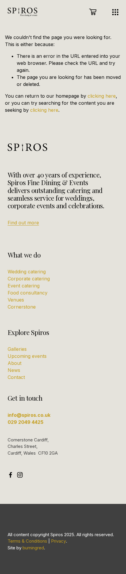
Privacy (58, 541)
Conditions (36, 541)
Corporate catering (29, 279)
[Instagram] (20, 475)
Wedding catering (27, 272)
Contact (16, 377)
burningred (33, 548)
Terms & (16, 541)
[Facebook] (10, 475)
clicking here (102, 96)
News (14, 370)
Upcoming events (27, 356)
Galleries (17, 349)
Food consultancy (27, 293)
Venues (16, 300)
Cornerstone (22, 307)
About (14, 363)
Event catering (24, 286)
